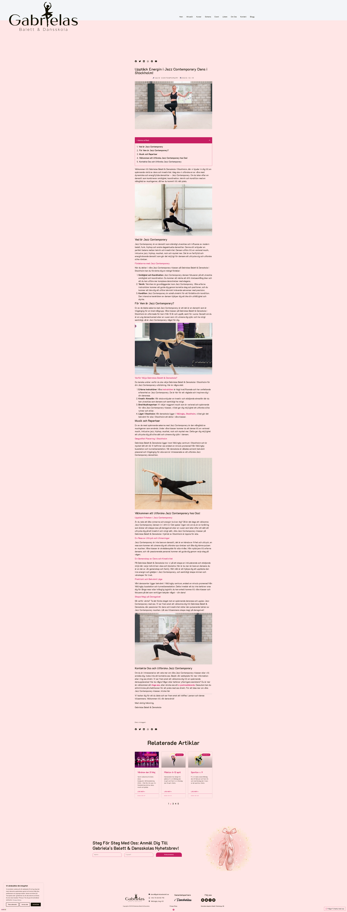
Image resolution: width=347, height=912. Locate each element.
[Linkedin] (213, 900)
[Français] (4, 909)
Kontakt (243, 17)
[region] (23, 895)
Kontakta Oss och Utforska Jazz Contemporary (160, 161)
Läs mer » (141, 791)
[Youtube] (206, 900)
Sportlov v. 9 (197, 772)
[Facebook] (202, 900)
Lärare (225, 17)
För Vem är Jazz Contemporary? (154, 150)
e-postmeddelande (186, 685)
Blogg (252, 17)
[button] (136, 61)
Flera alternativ (12, 904)
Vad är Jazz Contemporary (151, 146)
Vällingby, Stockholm (186, 413)
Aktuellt (189, 17)
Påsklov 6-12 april (172, 772)
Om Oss (234, 17)
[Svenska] (5, 909)
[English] (2, 909)
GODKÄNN (36, 904)
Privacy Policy (17, 900)
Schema (208, 17)
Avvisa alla (25, 904)
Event (217, 17)
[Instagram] (210, 900)
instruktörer (167, 389)
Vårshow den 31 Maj (146, 772)
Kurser (198, 17)
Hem (181, 17)
